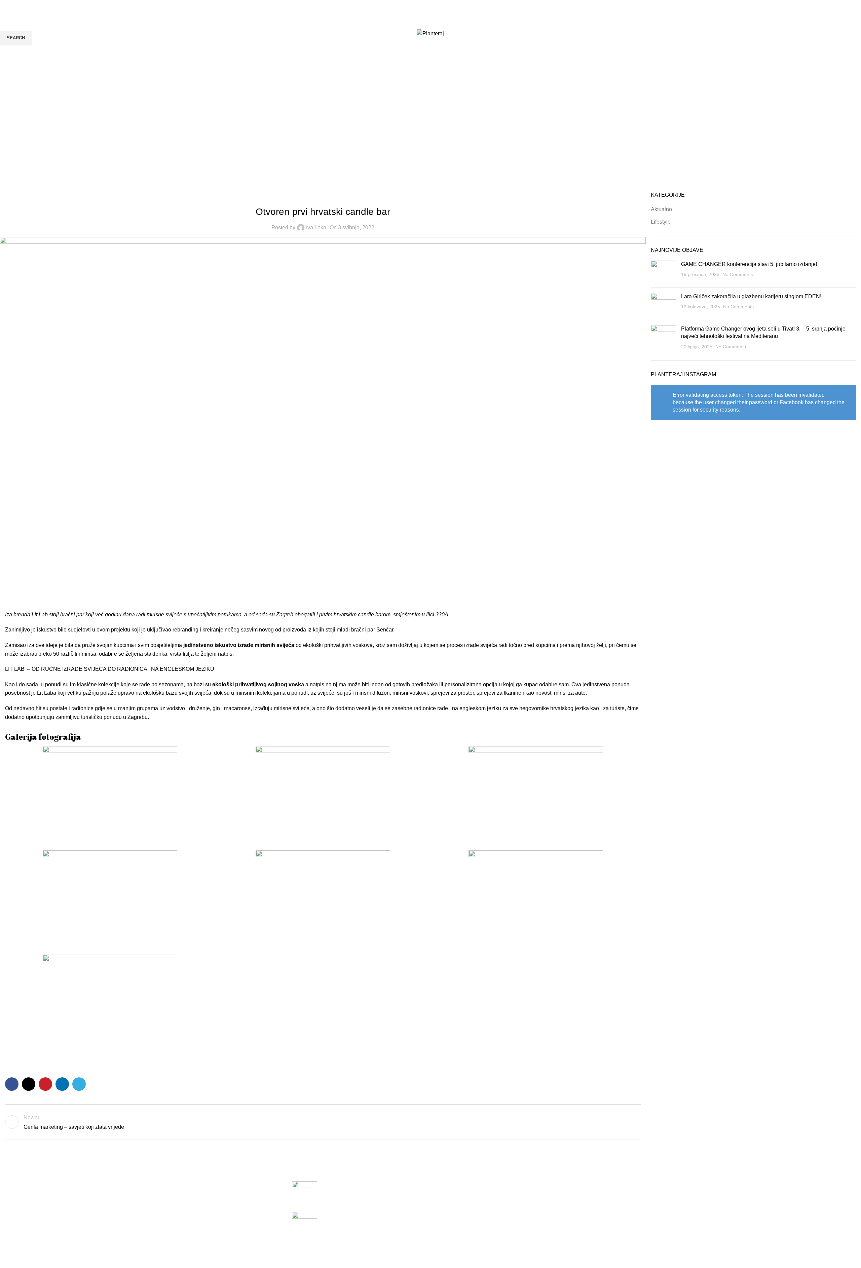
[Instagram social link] (849, 33)
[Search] (8, 33)
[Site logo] (430, 33)
